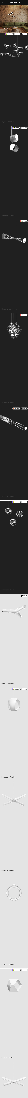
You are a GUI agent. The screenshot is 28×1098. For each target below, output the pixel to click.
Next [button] (26, 19)
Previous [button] (1, 19)
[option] (14, 19)
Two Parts (14, 2)
